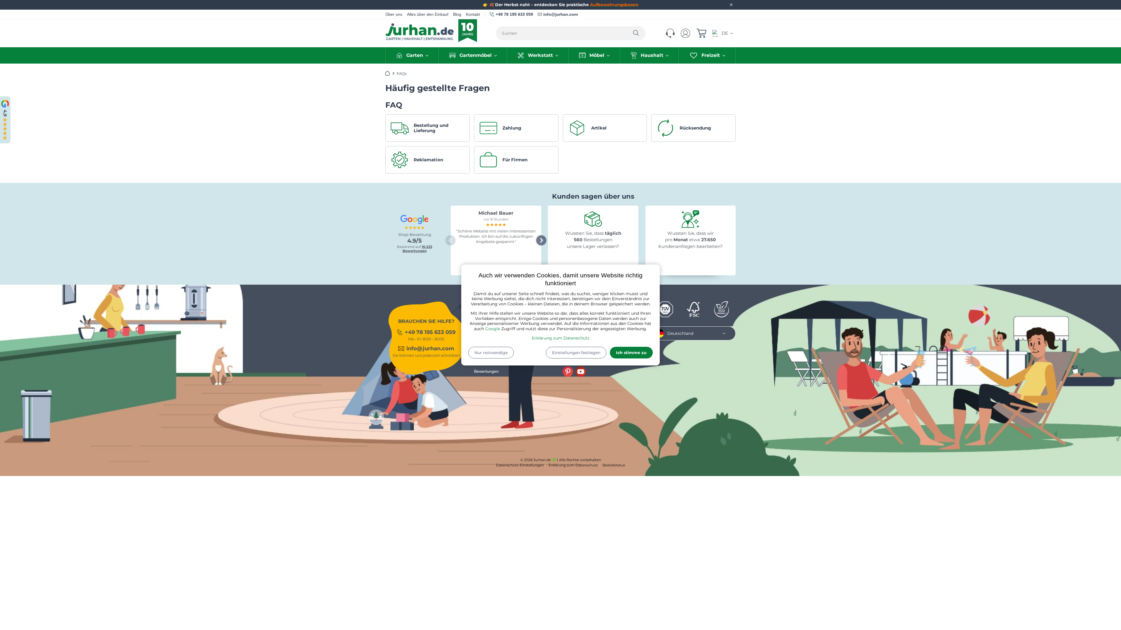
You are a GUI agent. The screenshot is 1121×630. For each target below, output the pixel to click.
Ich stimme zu (631, 352)
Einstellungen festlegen (576, 352)
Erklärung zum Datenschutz (560, 338)
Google (492, 328)
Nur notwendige (491, 352)
